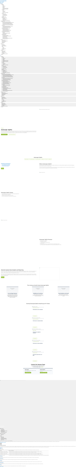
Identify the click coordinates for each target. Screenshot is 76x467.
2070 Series (4, 63)
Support (2, 39)
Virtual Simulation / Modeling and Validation (8, 76)
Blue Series (4, 58)
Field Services (4, 19)
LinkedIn (3, 434)
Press (3, 47)
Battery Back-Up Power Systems (6, 85)
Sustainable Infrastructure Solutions (6, 31)
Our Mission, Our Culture (5, 53)
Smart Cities (3, 25)
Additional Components (5, 61)
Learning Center (4, 40)
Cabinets (3, 4)
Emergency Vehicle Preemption (6, 81)
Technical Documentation (5, 93)
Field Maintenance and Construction (7, 88)
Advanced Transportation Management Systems (8, 22)
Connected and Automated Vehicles (7, 27)
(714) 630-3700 (1, 427)
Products (2, 56)
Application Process (4, 52)
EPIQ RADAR (4, 66)
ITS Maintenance (5, 33)
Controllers (3, 9)
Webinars (3, 95)
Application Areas (3, 73)
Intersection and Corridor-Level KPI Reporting (8, 24)
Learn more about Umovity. (3, 0)
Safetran (4, 7)
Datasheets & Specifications (5, 163)
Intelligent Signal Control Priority (6, 26)
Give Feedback (2, 429)
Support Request (4, 41)
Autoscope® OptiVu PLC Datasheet (6, 164)
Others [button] (1, 464)
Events (3, 100)
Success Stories (3, 45)
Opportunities (3, 51)
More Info (3, 277)
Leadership (3, 44)
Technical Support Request (12, 134)
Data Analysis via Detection (6, 83)
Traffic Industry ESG (4, 98)
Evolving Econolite (4, 48)
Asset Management (5, 36)
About (1, 43)
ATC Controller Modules (5, 12)
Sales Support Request (4, 134)
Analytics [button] (1, 460)
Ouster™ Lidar (4, 68)
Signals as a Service (5, 71)
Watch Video (35, 327)
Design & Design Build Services (6, 20)
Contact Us (3, 49)
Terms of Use (2, 439)
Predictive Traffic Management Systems (7, 75)
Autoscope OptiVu (5, 15)
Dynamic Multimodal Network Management (8, 78)
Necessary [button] (1, 447)
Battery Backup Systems (5, 8)
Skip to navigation (2, 1)
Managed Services (4, 34)
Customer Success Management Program (7, 90)
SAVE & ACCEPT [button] (1, 466)
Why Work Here (3, 103)
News (2, 46)
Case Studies (3, 42)
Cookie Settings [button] (2, 442)
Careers (2, 102)
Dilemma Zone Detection (5, 29)
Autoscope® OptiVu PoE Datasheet (6, 165)
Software (3, 16)
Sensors (3, 13)
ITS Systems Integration (5, 35)
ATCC (3, 5)
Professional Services (4, 17)
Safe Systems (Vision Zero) (5, 80)
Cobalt (4, 11)
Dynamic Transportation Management (6, 21)
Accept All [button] (5, 442)
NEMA (3, 6)
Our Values (3, 105)
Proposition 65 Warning (3, 438)
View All (2, 168)
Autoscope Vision (5, 14)
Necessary (2, 448)
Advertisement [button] (1, 462)
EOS (3, 10)
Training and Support (5, 38)
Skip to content (1, 2)
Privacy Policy (2, 437)
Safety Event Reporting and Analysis (7, 30)
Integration (4, 18)
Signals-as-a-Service (5, 37)
